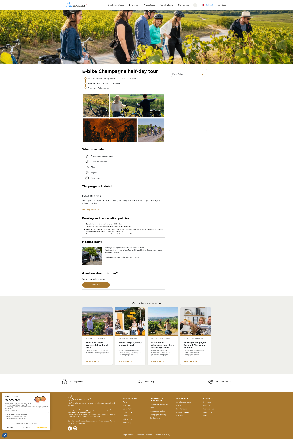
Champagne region (157, 411)
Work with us (208, 409)
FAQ (205, 416)
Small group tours (116, 5)
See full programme (91, 210)
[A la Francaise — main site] (79, 398)
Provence (126, 416)
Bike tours (133, 5)
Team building (166, 5)
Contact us (96, 285)
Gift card (179, 416)
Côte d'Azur (128, 419)
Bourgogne (127, 412)
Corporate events (183, 412)
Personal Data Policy (162, 435)
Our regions (183, 5)
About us (206, 405)
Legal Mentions (128, 435)
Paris (125, 402)
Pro (195, 5)
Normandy (127, 423)
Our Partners (155, 418)
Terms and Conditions (144, 435)
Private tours (149, 5)
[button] (188, 74)
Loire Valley (127, 409)
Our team (207, 402)
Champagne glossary (158, 415)
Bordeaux (127, 405)
